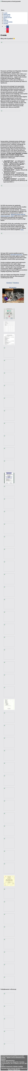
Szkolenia (9, 282)
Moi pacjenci (12, 287)
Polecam (5, 20)
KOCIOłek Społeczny (16, 254)
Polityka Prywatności (6, 1066)
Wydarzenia (6, 14)
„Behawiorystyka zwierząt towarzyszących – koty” (13, 215)
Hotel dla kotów (7, 22)
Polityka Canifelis (18, 1066)
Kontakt (5, 23)
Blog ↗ (5, 19)
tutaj (22, 229)
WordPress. (16, 1069)
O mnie (5, 13)
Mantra (10, 1069)
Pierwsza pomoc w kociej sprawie (10, 1068)
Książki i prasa (7, 17)
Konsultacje (6, 16)
